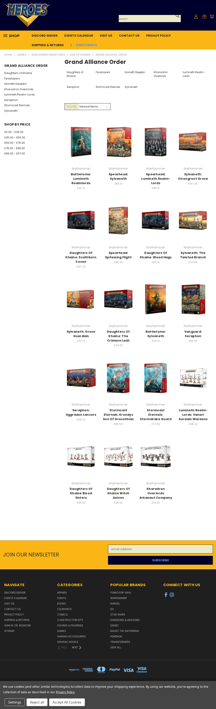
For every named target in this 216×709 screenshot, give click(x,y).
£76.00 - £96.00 (14, 148)
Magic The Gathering (124, 631)
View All (115, 647)
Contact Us (129, 36)
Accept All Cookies (67, 702)
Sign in (9, 625)
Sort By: (72, 107)
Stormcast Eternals (17, 105)
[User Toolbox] (196, 16)
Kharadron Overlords (18, 89)
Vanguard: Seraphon (193, 334)
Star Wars (117, 614)
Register (25, 625)
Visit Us (106, 36)
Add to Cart (81, 149)
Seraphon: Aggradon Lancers (81, 412)
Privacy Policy (158, 36)
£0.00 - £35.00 (13, 132)
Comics (62, 614)
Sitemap (9, 631)
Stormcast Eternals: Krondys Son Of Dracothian (118, 414)
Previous (209, 696)
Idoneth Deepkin (15, 84)
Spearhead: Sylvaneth (118, 176)
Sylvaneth (11, 111)
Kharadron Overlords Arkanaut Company (155, 493)
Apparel (62, 592)
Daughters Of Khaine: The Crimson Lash (118, 336)
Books (61, 603)
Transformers (120, 642)
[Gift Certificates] (204, 16)
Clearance (64, 609)
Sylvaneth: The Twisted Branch (193, 255)
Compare (79, 141)
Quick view (81, 133)
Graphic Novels (67, 642)
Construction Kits (70, 620)
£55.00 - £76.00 (14, 143)
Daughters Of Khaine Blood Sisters (81, 493)
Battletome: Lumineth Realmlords (81, 178)
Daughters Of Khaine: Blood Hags (156, 255)
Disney (114, 625)
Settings (14, 702)
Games (61, 631)
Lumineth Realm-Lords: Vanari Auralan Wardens (193, 414)
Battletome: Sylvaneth (156, 334)
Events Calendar (78, 36)
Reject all (37, 702)
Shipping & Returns (48, 45)
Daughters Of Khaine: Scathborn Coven (80, 257)
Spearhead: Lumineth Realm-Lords (155, 178)
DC (112, 609)
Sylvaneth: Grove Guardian (81, 334)
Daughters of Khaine (18, 73)
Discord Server (45, 36)
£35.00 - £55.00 (14, 137)
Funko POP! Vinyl (120, 592)
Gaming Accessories (71, 636)
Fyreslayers (12, 78)
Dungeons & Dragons (125, 620)
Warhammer (118, 598)
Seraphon (11, 100)
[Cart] (212, 16)
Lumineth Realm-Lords (19, 94)
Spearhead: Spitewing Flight (118, 255)
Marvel (115, 603)
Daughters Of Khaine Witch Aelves (118, 493)
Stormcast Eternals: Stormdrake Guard (155, 414)
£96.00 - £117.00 (14, 153)
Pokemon (116, 636)
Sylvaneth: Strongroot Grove (193, 176)
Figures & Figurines (70, 625)
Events (61, 598)
